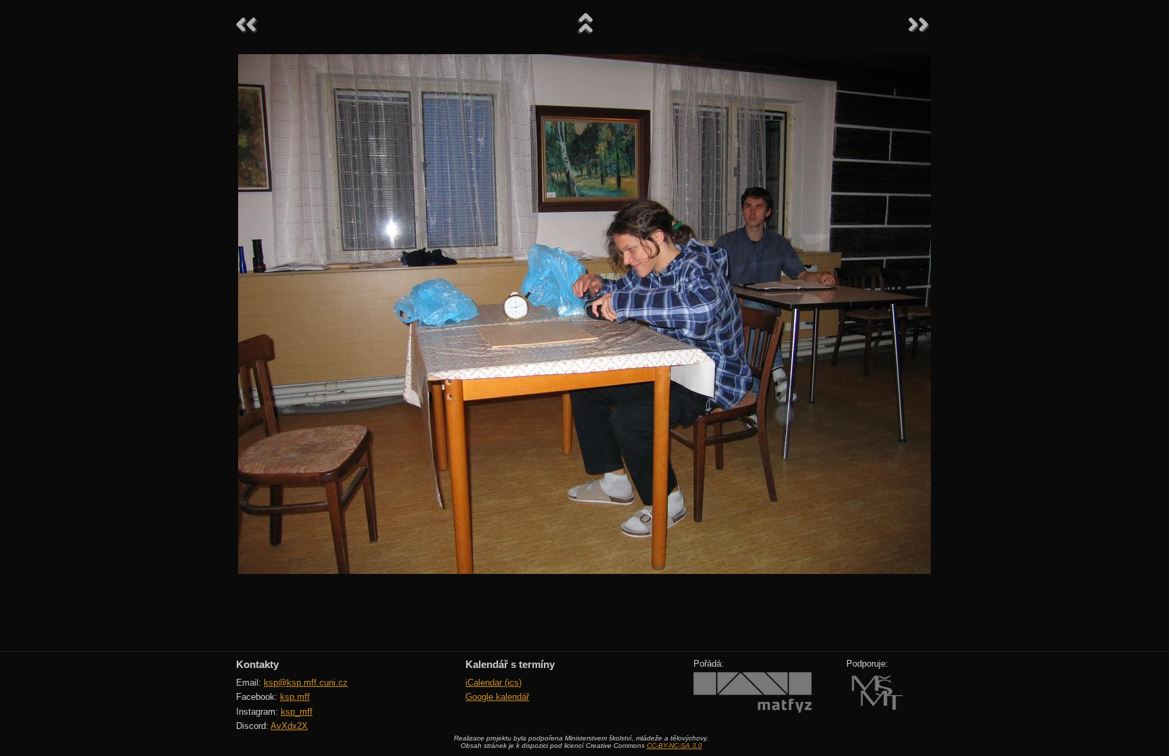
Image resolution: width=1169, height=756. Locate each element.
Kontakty (257, 664)
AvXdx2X (289, 726)
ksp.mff (295, 697)
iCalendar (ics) (493, 682)
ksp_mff (297, 712)
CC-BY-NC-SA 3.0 (674, 745)
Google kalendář (497, 697)
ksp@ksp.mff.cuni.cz (306, 682)
